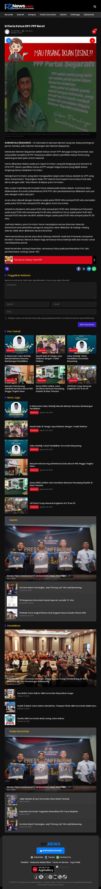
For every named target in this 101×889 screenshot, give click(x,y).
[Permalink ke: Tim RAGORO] (8, 31)
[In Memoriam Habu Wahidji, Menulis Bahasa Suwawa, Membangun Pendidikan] (19, 344)
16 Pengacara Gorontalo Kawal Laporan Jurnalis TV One (46, 600)
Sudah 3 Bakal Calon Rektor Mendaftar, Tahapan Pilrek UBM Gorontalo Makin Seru (56, 706)
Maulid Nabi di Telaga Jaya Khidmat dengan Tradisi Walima (49, 358)
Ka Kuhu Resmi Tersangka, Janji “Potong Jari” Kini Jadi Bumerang (50, 587)
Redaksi (24, 862)
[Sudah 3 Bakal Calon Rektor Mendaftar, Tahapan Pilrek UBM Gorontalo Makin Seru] (10, 707)
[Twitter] (84, 269)
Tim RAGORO (15, 31)
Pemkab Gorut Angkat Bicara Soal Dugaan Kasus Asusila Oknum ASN (52, 613)
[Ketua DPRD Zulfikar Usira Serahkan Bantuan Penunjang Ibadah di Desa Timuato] (50, 374)
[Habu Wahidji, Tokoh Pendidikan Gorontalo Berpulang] (81, 344)
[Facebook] (78, 269)
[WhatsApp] (94, 269)
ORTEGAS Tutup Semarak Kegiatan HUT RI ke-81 (79, 387)
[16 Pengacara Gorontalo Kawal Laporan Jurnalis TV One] (12, 601)
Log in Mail (75, 862)
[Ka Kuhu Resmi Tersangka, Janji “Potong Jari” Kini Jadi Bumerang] (12, 589)
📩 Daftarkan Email (50, 850)
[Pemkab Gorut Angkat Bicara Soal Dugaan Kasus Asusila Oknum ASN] (12, 614)
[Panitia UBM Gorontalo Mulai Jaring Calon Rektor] (10, 719)
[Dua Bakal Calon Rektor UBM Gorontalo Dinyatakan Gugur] (10, 694)
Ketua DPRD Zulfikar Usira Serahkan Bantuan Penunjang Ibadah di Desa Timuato (50, 389)
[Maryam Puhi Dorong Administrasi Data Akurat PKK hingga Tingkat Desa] (19, 374)
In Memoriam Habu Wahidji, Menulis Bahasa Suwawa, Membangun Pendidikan (18, 358)
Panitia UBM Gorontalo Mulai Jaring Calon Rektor (40, 718)
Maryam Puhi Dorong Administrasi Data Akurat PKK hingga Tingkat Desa (19, 389)
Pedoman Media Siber (40, 862)
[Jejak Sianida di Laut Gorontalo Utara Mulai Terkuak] (12, 800)
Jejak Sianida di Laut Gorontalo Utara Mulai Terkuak (44, 799)
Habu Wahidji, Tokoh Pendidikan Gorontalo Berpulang (77, 358)
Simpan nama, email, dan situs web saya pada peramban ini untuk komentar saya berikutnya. (51, 318)
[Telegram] (89, 269)
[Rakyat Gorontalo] (19, 6)
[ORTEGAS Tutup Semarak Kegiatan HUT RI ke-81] (81, 374)
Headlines (10, 350)
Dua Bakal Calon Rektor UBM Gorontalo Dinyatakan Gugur (45, 693)
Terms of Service (60, 862)
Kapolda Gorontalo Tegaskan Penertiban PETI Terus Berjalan (48, 811)
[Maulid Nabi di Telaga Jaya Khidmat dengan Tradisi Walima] (50, 344)
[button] (94, 6)
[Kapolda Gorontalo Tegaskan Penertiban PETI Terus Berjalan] (12, 812)
